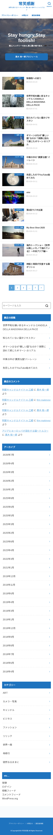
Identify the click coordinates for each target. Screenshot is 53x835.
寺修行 (6, 753)
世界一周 (7, 744)
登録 (4, 783)
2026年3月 (8, 472)
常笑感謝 (26, 4)
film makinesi (44, 400)
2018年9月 (8, 637)
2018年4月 (8, 671)
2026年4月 (8, 463)
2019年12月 (9, 576)
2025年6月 (8, 507)
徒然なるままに (11, 762)
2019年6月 (8, 593)
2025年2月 (8, 533)
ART (5, 693)
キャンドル (8, 710)
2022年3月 (8, 559)
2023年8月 (8, 541)
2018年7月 (8, 654)
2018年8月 (8, 645)
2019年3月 (8, 611)
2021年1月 (8, 567)
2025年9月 (8, 498)
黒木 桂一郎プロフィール (26, 57)
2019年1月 (8, 619)
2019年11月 (9, 585)
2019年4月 (8, 602)
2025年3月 (8, 524)
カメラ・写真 (10, 701)
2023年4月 (8, 550)
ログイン (6, 786)
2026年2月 (8, 481)
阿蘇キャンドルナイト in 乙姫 (17, 389)
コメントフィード (11, 794)
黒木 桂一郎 (43, 389)
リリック (7, 736)
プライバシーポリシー (9, 15)
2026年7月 (8, 455)
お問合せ (25, 15)
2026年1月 (8, 489)
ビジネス (7, 718)
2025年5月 (8, 515)
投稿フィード (9, 790)
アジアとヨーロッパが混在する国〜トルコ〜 (25, 431)
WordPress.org (10, 798)
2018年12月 (9, 628)
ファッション (10, 727)
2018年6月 (8, 663)
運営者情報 (36, 15)
